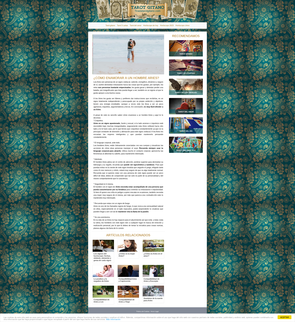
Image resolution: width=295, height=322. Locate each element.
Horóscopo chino (182, 25)
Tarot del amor (135, 25)
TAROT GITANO (147, 8)
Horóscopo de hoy (150, 25)
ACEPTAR (284, 317)
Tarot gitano (110, 25)
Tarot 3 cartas (122, 25)
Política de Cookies (142, 311)
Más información (113, 319)
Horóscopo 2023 (167, 25)
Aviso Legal (155, 311)
